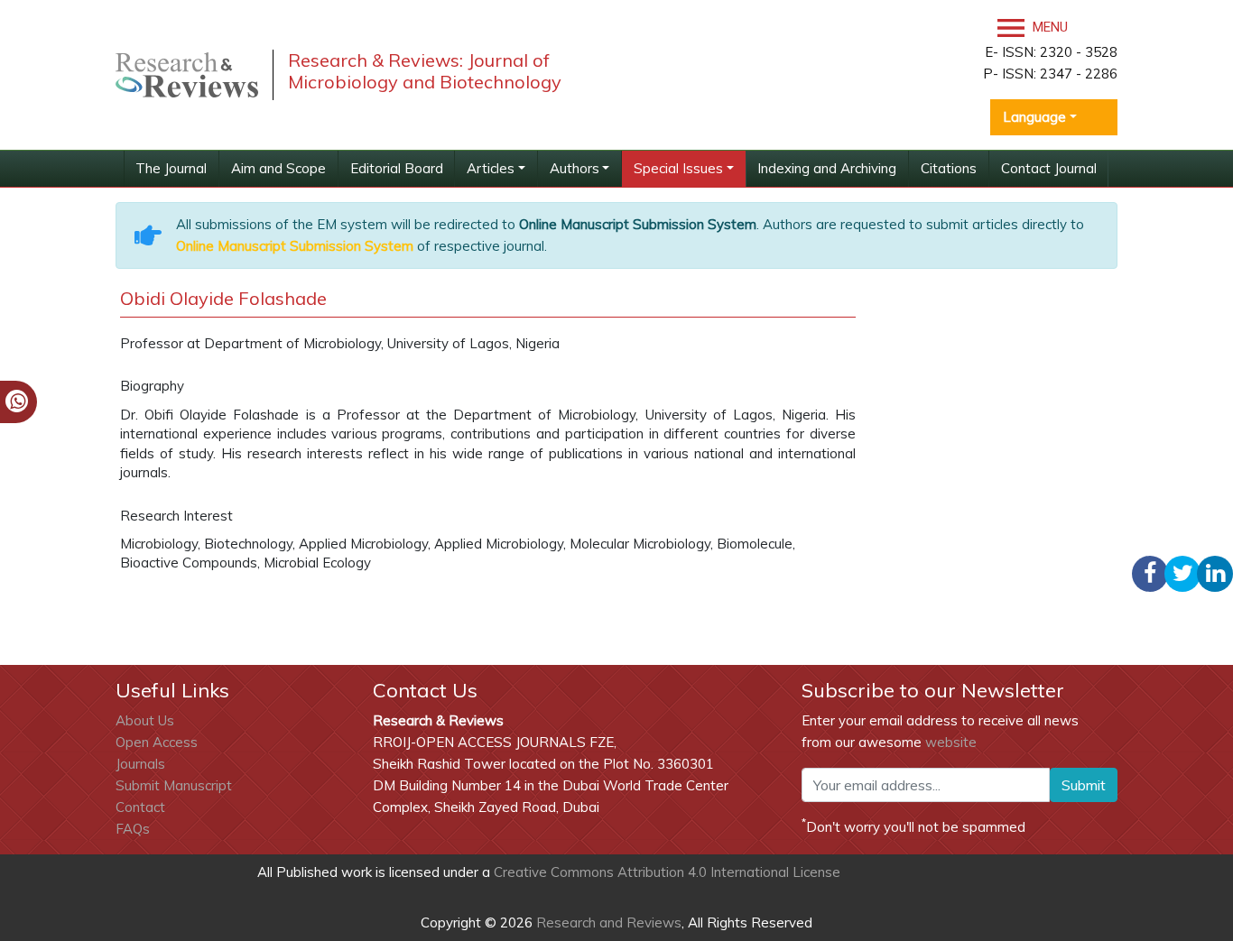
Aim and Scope (278, 168)
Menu (1048, 27)
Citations (949, 168)
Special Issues (678, 168)
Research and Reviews (607, 922)
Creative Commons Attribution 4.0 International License (667, 872)
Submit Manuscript (174, 785)
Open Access (157, 742)
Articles (491, 168)
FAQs (133, 828)
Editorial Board (396, 168)
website (951, 742)
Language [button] (1034, 116)
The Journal (171, 168)
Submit (1083, 785)
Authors (574, 168)
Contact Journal (1049, 168)
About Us (145, 720)
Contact (140, 807)
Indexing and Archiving (826, 168)
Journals (140, 763)
